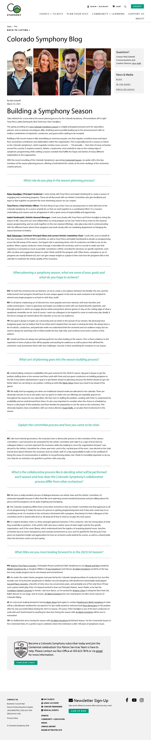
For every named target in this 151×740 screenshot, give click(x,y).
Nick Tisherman (14, 235)
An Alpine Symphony (81, 569)
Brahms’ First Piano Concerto (23, 565)
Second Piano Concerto (17, 584)
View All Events (51, 710)
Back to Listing (17, 30)
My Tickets (48, 699)
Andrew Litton (79, 590)
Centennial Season (73, 160)
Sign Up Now (78, 711)
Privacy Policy (12, 718)
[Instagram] (141, 700)
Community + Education (53, 719)
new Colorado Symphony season (43, 126)
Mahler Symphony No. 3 (17, 569)
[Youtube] (134, 700)
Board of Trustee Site (51, 730)
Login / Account (51, 703)
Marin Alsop (68, 383)
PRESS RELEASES (125, 89)
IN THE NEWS (123, 84)
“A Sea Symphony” (53, 569)
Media (44, 723)
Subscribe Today (26, 663)
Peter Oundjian (14, 194)
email (99, 651)
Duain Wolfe (67, 407)
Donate (137, 6)
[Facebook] (127, 700)
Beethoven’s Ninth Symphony (90, 602)
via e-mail (136, 63)
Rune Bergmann (90, 605)
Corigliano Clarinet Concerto (19, 590)
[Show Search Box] (125, 6)
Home (9, 26)
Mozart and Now (92, 565)
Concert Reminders (52, 706)
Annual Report (48, 726)
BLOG (119, 79)
